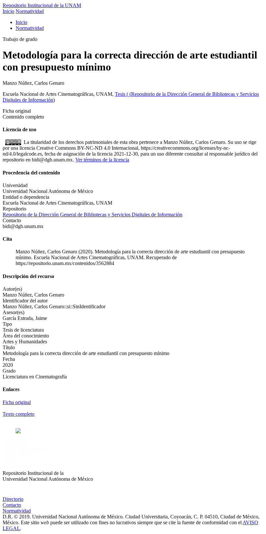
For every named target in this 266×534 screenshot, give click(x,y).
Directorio (13, 499)
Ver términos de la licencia (102, 159)
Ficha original (17, 402)
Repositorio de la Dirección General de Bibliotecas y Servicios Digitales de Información (92, 214)
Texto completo (18, 414)
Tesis (121, 94)
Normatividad (30, 11)
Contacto (12, 505)
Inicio (8, 11)
